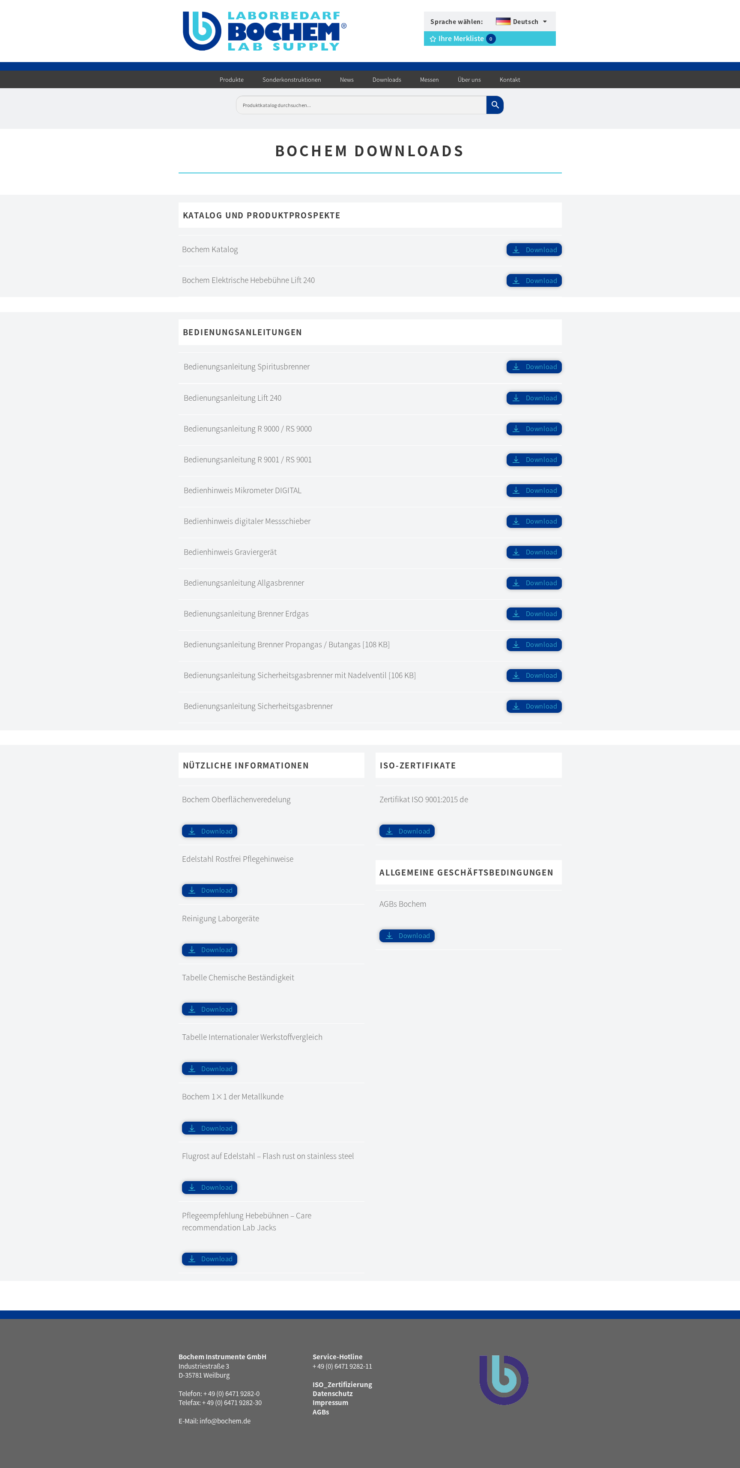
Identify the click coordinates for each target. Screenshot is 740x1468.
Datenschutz (333, 1393)
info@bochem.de (225, 1420)
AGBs (321, 1411)
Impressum (330, 1402)
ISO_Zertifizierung (342, 1384)
